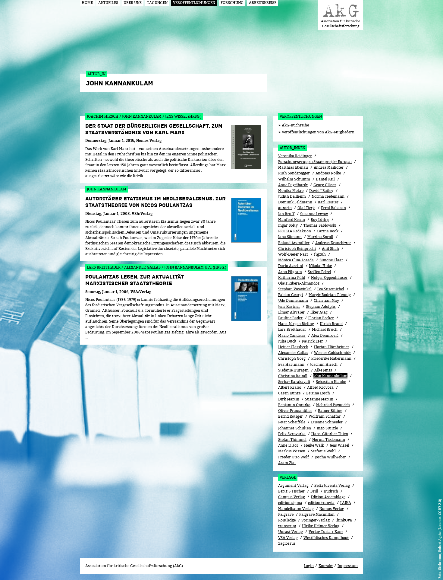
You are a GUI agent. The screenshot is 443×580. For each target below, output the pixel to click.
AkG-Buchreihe (295, 125)
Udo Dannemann (293, 300)
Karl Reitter (328, 202)
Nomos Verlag (331, 508)
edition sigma (290, 502)
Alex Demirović (324, 335)
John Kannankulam (330, 375)
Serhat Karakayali (294, 381)
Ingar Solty (288, 225)
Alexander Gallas (293, 352)
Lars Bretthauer (292, 329)
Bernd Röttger (290, 416)
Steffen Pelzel (319, 271)
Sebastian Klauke (331, 381)
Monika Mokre (290, 190)
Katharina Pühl (291, 277)
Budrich (331, 491)
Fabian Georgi (290, 294)
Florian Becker (321, 317)
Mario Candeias (292, 335)
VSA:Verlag (288, 537)
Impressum (348, 565)
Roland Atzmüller (293, 242)
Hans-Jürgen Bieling (296, 323)
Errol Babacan (333, 207)
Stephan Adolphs (321, 306)
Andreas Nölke (328, 173)
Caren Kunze (289, 393)
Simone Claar (331, 260)
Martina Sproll (320, 236)
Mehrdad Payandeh (333, 404)
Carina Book (327, 231)
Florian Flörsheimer (331, 346)
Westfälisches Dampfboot (326, 537)
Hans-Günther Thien (329, 433)
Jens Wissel (339, 445)
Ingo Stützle (327, 428)
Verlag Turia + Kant (326, 531)
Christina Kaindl (292, 375)
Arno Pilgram (290, 271)
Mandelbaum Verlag (296, 508)
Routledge (287, 520)
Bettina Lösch (318, 393)
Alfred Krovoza (320, 387)
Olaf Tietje (306, 207)
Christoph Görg (292, 358)
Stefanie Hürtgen (293, 370)
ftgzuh (320, 254)
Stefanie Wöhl (323, 451)
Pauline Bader (290, 317)
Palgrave (286, 514)
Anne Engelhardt (293, 184)
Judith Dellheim (292, 196)
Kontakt (326, 565)
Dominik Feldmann (295, 202)
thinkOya (343, 520)
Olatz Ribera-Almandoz (298, 283)
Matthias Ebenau (293, 167)
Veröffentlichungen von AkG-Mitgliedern (318, 132)
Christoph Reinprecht (297, 248)
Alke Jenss (323, 370)
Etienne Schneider (327, 422)
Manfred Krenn (291, 219)
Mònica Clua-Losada (296, 260)
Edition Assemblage (328, 496)
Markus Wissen (291, 451)
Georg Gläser (324, 184)
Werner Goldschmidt (332, 352)
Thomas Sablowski (319, 225)
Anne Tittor (288, 445)
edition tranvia (321, 502)
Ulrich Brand (331, 323)
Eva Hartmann (291, 364)
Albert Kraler (289, 387)
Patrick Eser (312, 341)
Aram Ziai (287, 462)
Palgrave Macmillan (317, 514)
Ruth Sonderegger (294, 173)
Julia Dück (287, 341)
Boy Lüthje (320, 219)
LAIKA (345, 502)
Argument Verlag (293, 485)
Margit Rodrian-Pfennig (330, 294)
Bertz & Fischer (291, 491)
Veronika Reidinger (295, 155)
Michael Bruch (325, 329)
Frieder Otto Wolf (293, 457)
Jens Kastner (289, 306)
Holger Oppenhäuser (329, 277)
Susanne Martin (319, 399)
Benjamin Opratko (294, 404)
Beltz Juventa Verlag (332, 485)
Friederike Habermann (331, 358)
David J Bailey (321, 190)
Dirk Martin (288, 399)
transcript (287, 525)
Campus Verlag (291, 496)
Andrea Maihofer (329, 167)
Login (309, 565)
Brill (314, 491)
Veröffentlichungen (301, 116)
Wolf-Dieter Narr (293, 254)
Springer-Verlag (315, 520)
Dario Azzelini (290, 265)
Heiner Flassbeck (293, 346)
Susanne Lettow (314, 213)
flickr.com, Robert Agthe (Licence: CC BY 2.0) (439, 534)
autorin (285, 207)
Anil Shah (330, 248)
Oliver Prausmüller (295, 410)
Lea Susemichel (330, 289)
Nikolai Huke (320, 265)
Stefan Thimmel (292, 439)
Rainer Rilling (330, 410)
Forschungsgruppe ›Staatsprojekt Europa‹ (315, 161)
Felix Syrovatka (292, 433)
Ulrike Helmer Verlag (320, 525)
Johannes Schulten (294, 428)
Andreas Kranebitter (333, 242)
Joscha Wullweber (330, 457)
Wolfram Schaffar (325, 416)
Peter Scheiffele (291, 422)
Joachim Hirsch (324, 364)
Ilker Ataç (319, 312)
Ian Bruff (286, 213)
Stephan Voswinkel (295, 289)
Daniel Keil (325, 179)
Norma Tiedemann (328, 196)
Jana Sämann (290, 236)
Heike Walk (314, 445)
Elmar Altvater (291, 312)
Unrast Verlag (290, 531)
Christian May (326, 300)
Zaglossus (287, 543)
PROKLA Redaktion (294, 231)
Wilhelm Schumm (294, 179)
